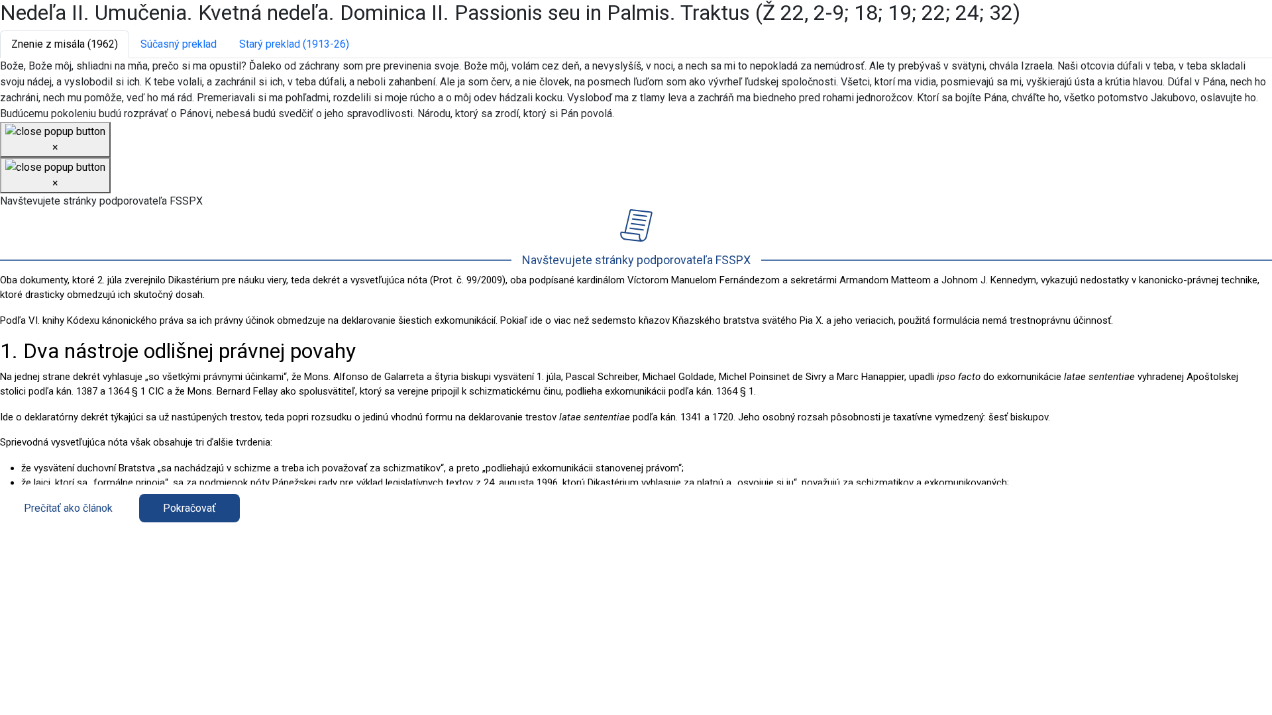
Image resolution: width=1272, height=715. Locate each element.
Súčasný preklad (178, 44)
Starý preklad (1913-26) (294, 44)
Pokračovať (189, 508)
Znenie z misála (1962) (64, 44)
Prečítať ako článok (68, 508)
